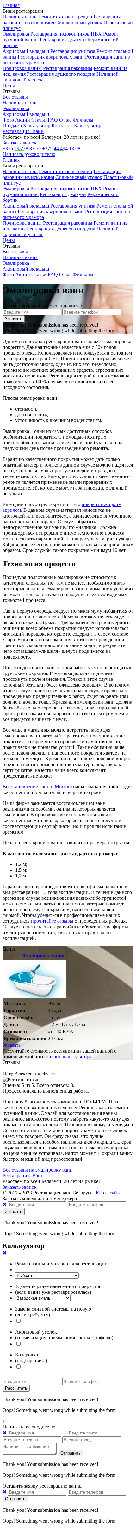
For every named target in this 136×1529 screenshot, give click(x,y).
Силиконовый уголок (78, 22)
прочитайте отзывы (52, 921)
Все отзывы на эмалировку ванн (38, 1170)
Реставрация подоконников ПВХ (66, 34)
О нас (65, 120)
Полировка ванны (22, 68)
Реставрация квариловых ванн (51, 57)
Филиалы (83, 120)
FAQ (53, 120)
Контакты (62, 125)
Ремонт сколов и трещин (65, 16)
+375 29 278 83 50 (22, 148)
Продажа (12, 125)
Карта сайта (108, 1192)
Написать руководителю (29, 154)
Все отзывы (15, 97)
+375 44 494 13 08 (61, 148)
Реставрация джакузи (63, 39)
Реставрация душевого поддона (61, 74)
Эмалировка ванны (44, 955)
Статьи (38, 120)
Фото (8, 120)
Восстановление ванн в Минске (37, 786)
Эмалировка (16, 34)
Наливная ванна (20, 16)
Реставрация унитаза (72, 51)
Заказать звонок (20, 142)
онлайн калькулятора (68, 1056)
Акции (22, 120)
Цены (9, 85)
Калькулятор (36, 125)
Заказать (12, 1045)
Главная (11, 5)
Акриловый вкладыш (26, 51)
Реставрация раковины (67, 68)
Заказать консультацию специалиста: (42, 305)
